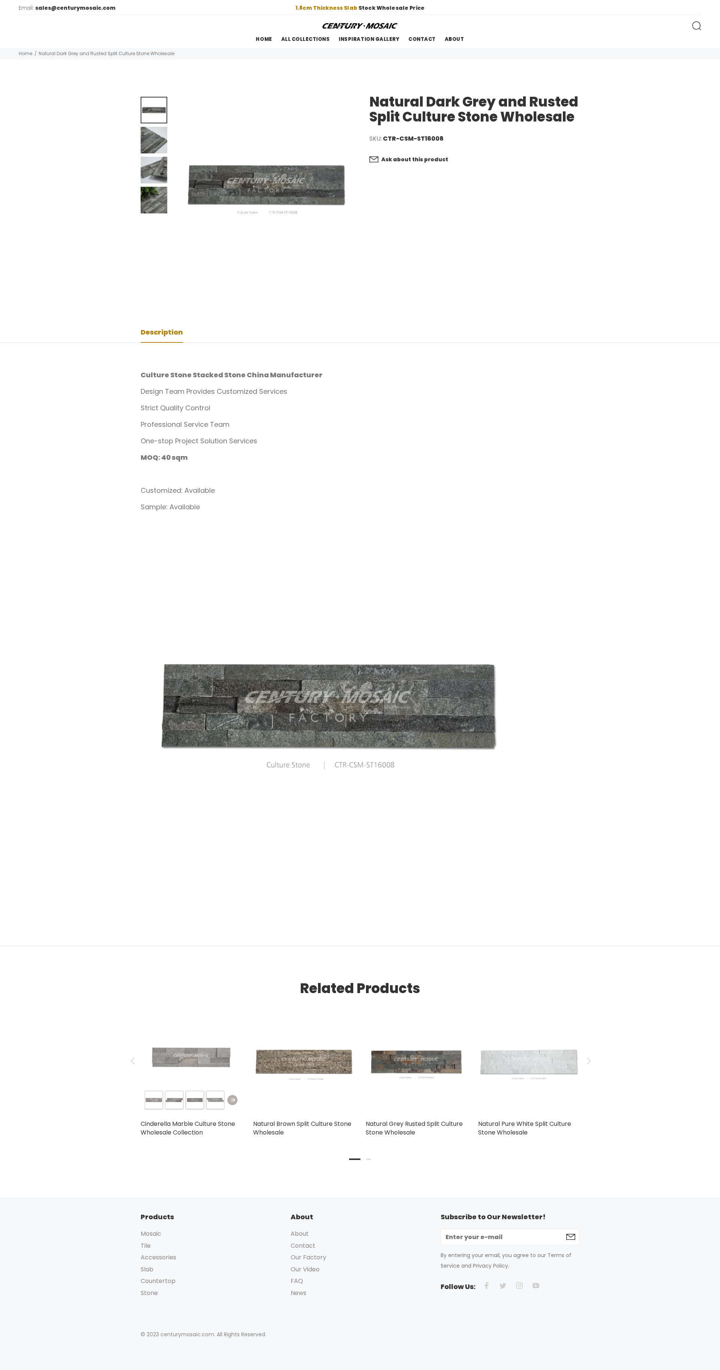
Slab (147, 1269)
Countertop (158, 1281)
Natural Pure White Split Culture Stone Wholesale (524, 1128)
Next (587, 1061)
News (298, 1293)
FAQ (297, 1281)
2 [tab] (368, 1159)
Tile (146, 1245)
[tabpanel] (191, 1066)
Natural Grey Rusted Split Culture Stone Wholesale (414, 1128)
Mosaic (151, 1234)
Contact (303, 1245)
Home (25, 53)
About (300, 1234)
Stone (149, 1293)
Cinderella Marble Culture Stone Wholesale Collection (188, 1128)
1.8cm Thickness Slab (327, 8)
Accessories (158, 1257)
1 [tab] (354, 1159)
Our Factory (308, 1257)
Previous (132, 1061)
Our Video (305, 1269)
